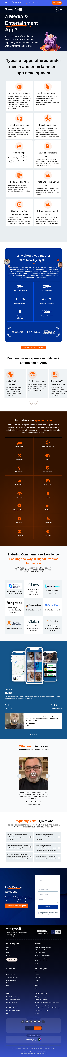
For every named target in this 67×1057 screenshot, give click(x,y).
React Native (38, 977)
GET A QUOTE (57, 3)
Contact (8, 955)
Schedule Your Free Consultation (33, 347)
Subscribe (37, 1028)
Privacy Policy (30, 1051)
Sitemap (23, 1051)
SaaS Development (40, 952)
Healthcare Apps (10, 972)
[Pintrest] (39, 1021)
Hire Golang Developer (12, 1007)
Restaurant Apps (10, 983)
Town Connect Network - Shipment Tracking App (47, 1007)
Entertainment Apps (11, 980)
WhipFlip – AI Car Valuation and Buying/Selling (47, 1002)
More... (37, 963)
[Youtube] (35, 1021)
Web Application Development (42, 955)
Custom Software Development (43, 947)
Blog (7, 952)
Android (37, 974)
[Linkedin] (31, 1021)
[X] (43, 1021)
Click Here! (9, 3)
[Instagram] (26, 1021)
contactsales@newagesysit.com (14, 936)
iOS (36, 972)
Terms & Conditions (41, 1051)
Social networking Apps (12, 977)
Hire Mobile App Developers (13, 997)
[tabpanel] (33, 690)
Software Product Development (43, 950)
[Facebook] (22, 1021)
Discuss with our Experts (16, 906)
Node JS (37, 985)
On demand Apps (10, 974)
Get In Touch (12, 959)
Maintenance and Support (41, 960)
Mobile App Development (41, 958)
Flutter (36, 983)
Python (36, 980)
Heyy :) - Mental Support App (42, 1005)
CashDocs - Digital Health (41, 1010)
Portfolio (8, 950)
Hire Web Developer (11, 1002)
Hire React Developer (11, 1005)
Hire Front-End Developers (13, 999)
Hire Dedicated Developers (13, 1010)
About (7, 947)
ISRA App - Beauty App (41, 997)
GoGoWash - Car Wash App (42, 999)
